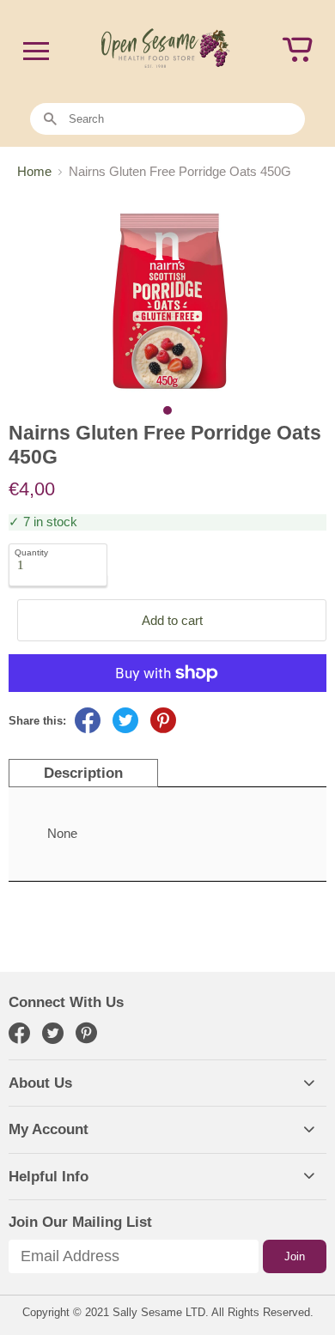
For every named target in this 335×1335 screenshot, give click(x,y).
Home (34, 171)
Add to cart (172, 620)
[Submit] (50, 120)
